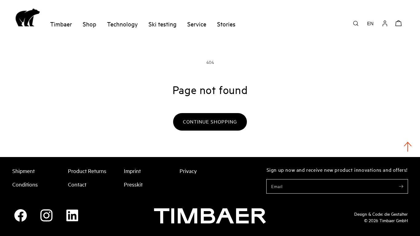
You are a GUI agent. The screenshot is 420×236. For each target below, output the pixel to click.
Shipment (23, 170)
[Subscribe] (401, 186)
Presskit (133, 184)
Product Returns (87, 170)
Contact (77, 184)
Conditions (25, 184)
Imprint (132, 170)
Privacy (188, 170)
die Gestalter (396, 214)
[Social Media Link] (20, 215)
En (370, 23)
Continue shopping (210, 121)
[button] (356, 23)
